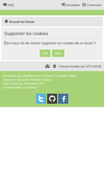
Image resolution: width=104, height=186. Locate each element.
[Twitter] (41, 99)
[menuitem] (8, 5)
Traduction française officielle (21, 79)
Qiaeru (48, 79)
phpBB (26, 75)
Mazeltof (32, 83)
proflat (14, 83)
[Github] (52, 99)
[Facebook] (63, 99)
